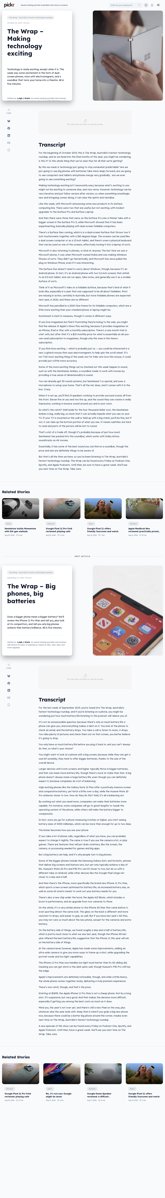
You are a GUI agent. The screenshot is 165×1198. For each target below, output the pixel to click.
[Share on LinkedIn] (8, 135)
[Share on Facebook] (8, 128)
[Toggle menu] (158, 5)
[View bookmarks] (152, 5)
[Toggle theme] (146, 5)
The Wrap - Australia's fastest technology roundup (30, 18)
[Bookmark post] (8, 150)
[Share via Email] (8, 142)
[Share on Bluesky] (8, 121)
